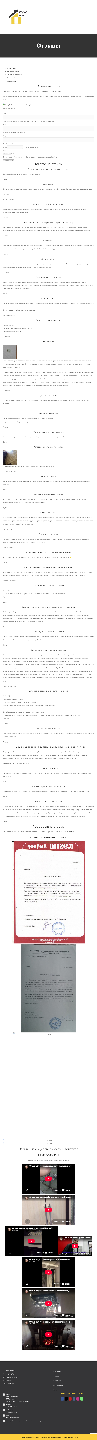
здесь (72, 832)
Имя (4, 113)
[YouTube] (70, 1399)
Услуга (5, 136)
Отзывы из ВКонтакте (14, 78)
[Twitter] (66, 1399)
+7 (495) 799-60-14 (11, 1406)
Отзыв (5, 147)
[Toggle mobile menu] (93, 5)
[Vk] (74, 1399)
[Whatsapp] (81, 1399)
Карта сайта (53, 1437)
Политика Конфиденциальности (68, 1437)
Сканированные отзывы (15, 75)
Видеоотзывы (11, 81)
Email (4, 124)
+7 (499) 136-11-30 (11, 1412)
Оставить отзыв (12, 68)
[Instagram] (77, 1399)
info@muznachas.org (12, 1417)
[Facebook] (62, 1399)
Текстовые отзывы (13, 71)
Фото (4, 150)
